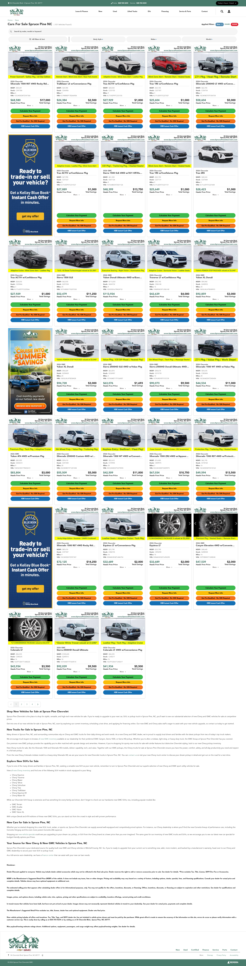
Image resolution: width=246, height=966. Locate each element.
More (29, 105)
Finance (205, 950)
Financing (165, 11)
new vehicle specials (26, 834)
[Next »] (37, 704)
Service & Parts (185, 11)
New (100, 11)
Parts (224, 950)
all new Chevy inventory (20, 770)
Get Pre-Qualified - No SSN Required (30, 121)
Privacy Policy (221, 955)
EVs (149, 11)
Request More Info (30, 116)
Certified (195, 950)
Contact (205, 11)
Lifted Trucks (132, 11)
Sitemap (210, 955)
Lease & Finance (81, 11)
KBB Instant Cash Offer (30, 126)
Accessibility (234, 955)
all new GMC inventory (47, 739)
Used (115, 11)
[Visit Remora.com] (232, 963)
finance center (48, 855)
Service (216, 950)
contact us (133, 755)
